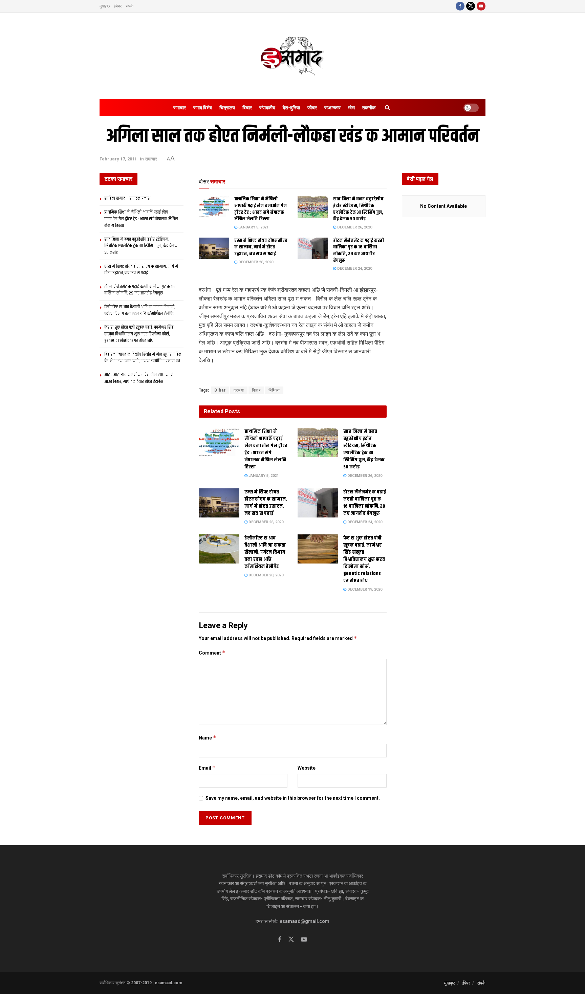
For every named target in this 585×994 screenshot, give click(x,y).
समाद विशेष (202, 107)
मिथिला (274, 390)
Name (207, 737)
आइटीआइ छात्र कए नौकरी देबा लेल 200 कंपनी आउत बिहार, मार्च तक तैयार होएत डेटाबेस (139, 378)
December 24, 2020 (354, 268)
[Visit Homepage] (292, 56)
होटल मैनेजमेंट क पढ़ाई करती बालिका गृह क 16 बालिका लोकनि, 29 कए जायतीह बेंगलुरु (358, 250)
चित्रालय (227, 107)
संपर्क (129, 6)
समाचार (179, 107)
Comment (212, 652)
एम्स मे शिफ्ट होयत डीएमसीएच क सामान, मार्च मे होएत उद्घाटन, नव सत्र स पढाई (260, 247)
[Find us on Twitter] (470, 6)
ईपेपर (118, 6)
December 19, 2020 (364, 589)
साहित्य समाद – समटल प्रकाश (127, 198)
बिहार (256, 390)
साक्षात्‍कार (332, 107)
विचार (247, 107)
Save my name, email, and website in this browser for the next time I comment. (292, 798)
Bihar (220, 390)
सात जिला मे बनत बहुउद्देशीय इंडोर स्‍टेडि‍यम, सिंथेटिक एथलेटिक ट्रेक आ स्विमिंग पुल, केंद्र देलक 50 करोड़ (358, 209)
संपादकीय (267, 107)
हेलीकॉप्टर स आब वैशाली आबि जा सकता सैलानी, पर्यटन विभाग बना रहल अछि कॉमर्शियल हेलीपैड (265, 552)
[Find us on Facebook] (460, 6)
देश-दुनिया (291, 107)
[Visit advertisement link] (293, 376)
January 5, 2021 (252, 227)
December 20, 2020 (265, 575)
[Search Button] (387, 107)
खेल (351, 107)
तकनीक (368, 107)
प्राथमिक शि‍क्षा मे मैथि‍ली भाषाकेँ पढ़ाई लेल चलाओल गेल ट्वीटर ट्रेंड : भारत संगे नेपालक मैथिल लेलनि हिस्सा (260, 209)
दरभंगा (239, 390)
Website (307, 768)
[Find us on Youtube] (481, 6)
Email (207, 768)
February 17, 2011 (118, 158)
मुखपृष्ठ (105, 6)
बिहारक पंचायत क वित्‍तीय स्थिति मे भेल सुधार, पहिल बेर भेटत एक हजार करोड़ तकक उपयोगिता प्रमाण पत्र (142, 358)
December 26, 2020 (354, 227)
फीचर (312, 107)
